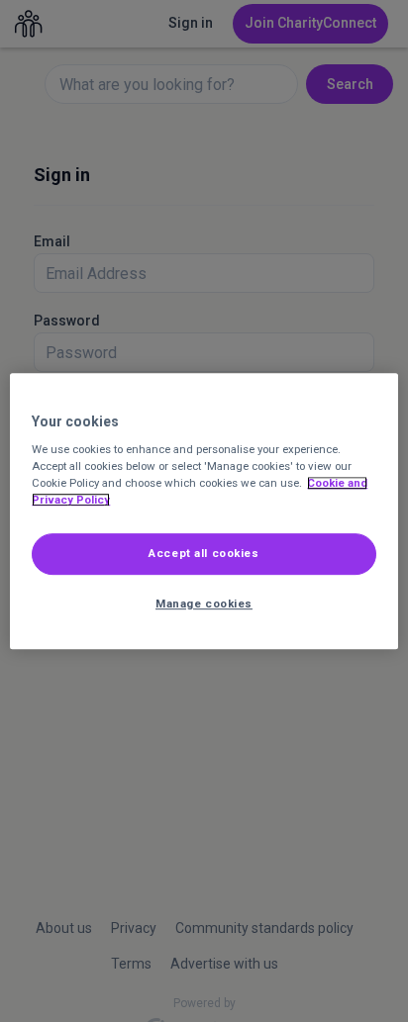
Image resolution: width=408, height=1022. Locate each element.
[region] (203, 511)
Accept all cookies (203, 554)
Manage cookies (204, 603)
